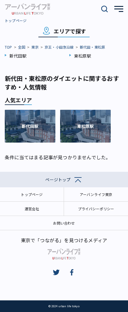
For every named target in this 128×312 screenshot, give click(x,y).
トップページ (15, 20)
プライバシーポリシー (96, 208)
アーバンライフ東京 (96, 194)
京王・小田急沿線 (59, 47)
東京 (34, 47)
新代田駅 (18, 56)
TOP (8, 47)
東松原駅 (82, 56)
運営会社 (32, 208)
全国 (21, 47)
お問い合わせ (64, 222)
